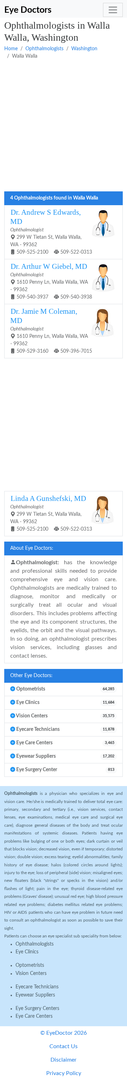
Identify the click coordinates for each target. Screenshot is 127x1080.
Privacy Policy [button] (63, 1073)
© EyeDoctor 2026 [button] (63, 1033)
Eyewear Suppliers (35, 995)
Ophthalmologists (44, 48)
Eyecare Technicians (37, 986)
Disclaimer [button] (63, 1060)
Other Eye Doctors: (31, 675)
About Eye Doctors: (31, 548)
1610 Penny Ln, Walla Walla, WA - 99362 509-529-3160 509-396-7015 (51, 330)
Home (11, 48)
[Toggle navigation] (113, 10)
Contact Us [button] (63, 1046)
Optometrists (30, 965)
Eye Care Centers (34, 1016)
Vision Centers (31, 973)
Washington (84, 48)
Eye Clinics (27, 951)
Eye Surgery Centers (37, 1008)
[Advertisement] (63, 126)
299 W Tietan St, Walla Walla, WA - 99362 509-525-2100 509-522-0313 (51, 231)
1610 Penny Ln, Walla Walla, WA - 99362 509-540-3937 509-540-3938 (51, 281)
